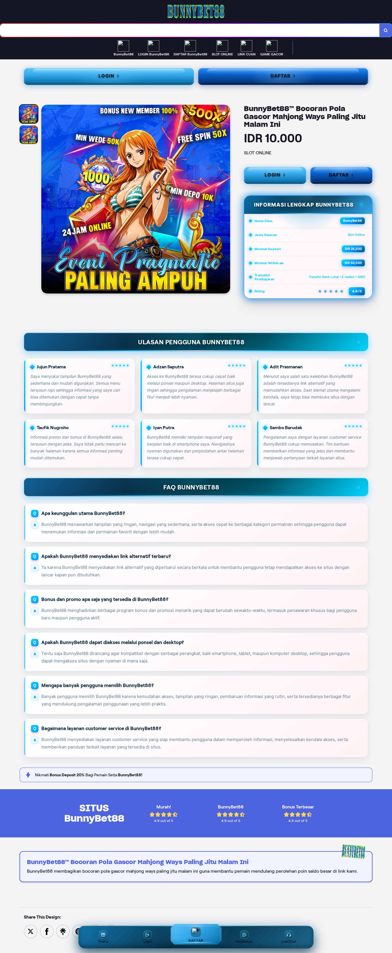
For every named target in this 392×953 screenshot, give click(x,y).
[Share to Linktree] (63, 931)
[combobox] (190, 30)
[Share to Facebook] (47, 931)
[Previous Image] (46, 200)
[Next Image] (225, 200)
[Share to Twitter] (31, 931)
